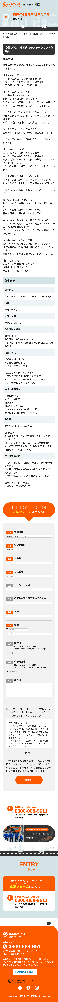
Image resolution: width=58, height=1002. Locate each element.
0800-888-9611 (26, 946)
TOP (5, 33)
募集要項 (14, 33)
